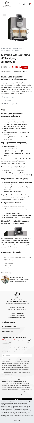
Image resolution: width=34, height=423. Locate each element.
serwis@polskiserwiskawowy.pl (17, 317)
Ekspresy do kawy (6, 48)
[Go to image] (16, 40)
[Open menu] (14, 4)
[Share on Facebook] (10, 104)
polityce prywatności (14, 385)
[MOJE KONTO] (24, 4)
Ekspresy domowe (18, 48)
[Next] (29, 27)
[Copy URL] (16, 104)
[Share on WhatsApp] (13, 104)
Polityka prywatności (18, 387)
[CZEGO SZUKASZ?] (19, 4)
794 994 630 (20, 307)
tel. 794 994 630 (23, 279)
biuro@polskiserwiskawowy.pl (18, 281)
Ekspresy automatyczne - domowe (10, 50)
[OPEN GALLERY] (17, 28)
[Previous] (4, 27)
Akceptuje (17, 420)
